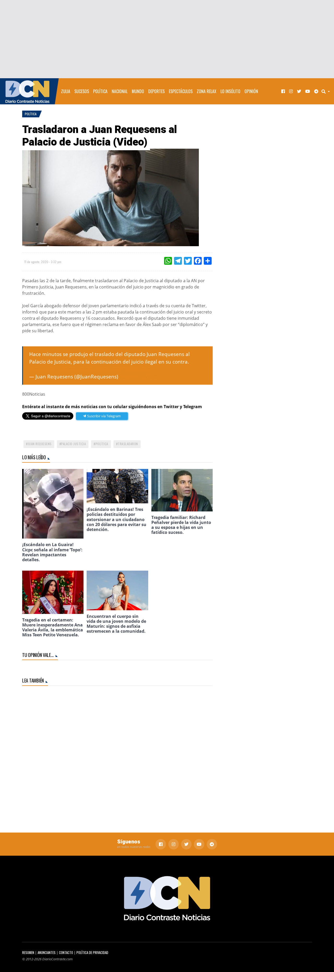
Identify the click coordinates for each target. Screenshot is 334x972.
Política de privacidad (92, 952)
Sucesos (81, 91)
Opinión (251, 91)
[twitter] (299, 91)
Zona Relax (206, 91)
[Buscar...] (327, 91)
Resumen (28, 952)
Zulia (65, 91)
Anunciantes (47, 952)
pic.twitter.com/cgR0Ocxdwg (118, 369)
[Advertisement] (167, 39)
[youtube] (307, 91)
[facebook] (283, 91)
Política (100, 91)
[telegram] (316, 91)
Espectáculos (181, 91)
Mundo (138, 91)
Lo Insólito (230, 91)
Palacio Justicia (73, 444)
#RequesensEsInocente (56, 369)
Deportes (156, 91)
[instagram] (291, 91)
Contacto (66, 952)
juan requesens (40, 444)
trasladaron (128, 444)
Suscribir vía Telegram (103, 416)
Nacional (120, 91)
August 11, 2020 (138, 376)
